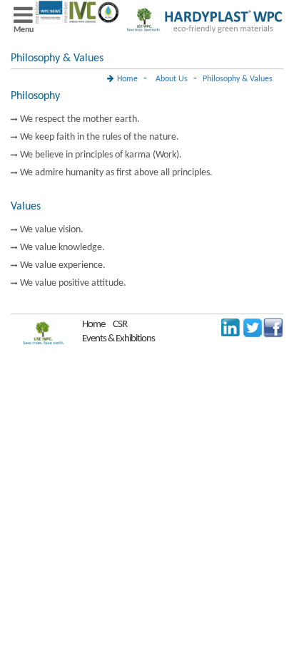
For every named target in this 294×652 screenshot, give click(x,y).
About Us (172, 79)
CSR (120, 324)
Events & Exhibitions (118, 338)
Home (127, 79)
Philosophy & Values (238, 79)
